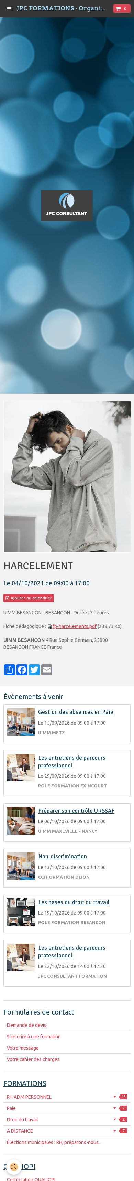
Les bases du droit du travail (74, 902)
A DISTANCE (66, 1131)
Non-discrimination (62, 856)
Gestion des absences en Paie (75, 712)
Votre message (23, 1048)
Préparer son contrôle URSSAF (76, 811)
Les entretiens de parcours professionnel (71, 761)
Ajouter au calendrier (31, 598)
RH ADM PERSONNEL (66, 1097)
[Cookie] (14, 1167)
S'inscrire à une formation (34, 1036)
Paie (66, 1108)
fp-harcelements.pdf (75, 626)
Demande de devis (26, 1025)
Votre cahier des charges (33, 1059)
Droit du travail (66, 1119)
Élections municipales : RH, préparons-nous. (53, 1142)
